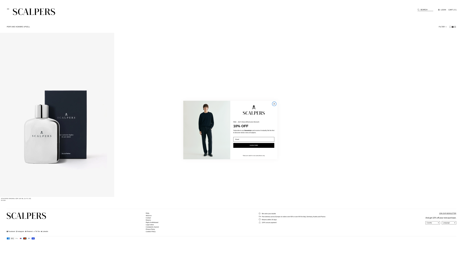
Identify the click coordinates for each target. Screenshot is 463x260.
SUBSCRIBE (254, 145)
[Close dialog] (274, 104)
